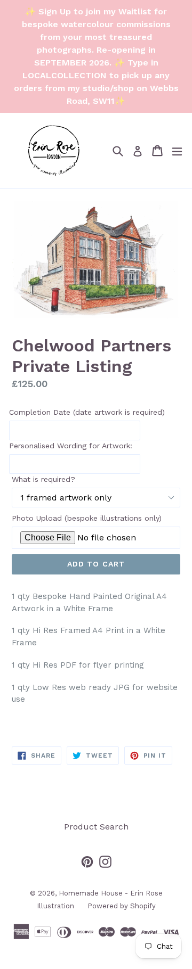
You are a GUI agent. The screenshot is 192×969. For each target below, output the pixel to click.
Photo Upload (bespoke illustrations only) (87, 518)
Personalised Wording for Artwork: (70, 445)
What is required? (43, 479)
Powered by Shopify (121, 906)
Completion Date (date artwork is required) (87, 412)
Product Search (96, 827)
